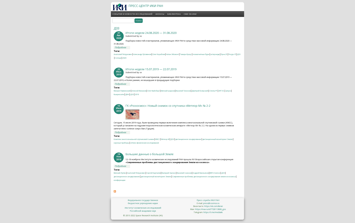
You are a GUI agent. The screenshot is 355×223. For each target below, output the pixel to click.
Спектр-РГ (213, 91)
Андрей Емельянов (201, 173)
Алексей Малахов (139, 91)
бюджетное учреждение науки (143, 203)
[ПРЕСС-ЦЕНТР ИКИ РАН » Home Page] (119, 9)
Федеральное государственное (143, 200)
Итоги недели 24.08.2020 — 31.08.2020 (151, 33)
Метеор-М (165, 139)
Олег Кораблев (158, 54)
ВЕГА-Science (215, 173)
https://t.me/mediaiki (213, 212)
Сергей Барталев (153, 173)
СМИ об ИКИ (190, 14)
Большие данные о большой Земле (149, 154)
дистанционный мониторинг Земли (217, 139)
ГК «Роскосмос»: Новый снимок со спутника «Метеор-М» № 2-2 (167, 106)
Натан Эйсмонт (172, 54)
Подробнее (122, 47)
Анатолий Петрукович (123, 54)
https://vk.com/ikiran (213, 206)
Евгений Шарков (168, 91)
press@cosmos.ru (211, 203)
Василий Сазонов (184, 173)
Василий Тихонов (183, 91)
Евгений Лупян (120, 173)
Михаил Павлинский (122, 91)
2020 (124, 58)
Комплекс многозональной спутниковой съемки (134, 139)
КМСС (157, 139)
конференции (119, 180)
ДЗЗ (238, 54)
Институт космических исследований (143, 207)
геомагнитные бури (201, 54)
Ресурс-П (232, 54)
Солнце (118, 58)
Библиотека (174, 14)
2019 (137, 94)
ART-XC (221, 91)
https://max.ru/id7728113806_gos (210, 209)
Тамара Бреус (186, 54)
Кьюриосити (119, 94)
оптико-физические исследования (144, 143)
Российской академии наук (143, 211)
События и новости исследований (132, 14)
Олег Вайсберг (153, 91)
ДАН (127, 94)
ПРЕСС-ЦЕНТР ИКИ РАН (146, 6)
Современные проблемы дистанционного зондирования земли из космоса (204, 176)
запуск (228, 91)
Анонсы (159, 14)
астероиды (215, 54)
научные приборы (121, 143)
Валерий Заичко (169, 173)
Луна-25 (224, 54)
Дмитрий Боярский (200, 91)
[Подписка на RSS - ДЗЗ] (115, 191)
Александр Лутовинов (142, 54)
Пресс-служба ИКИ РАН (208, 200)
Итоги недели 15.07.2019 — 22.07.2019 (151, 69)
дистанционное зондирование (188, 139)
